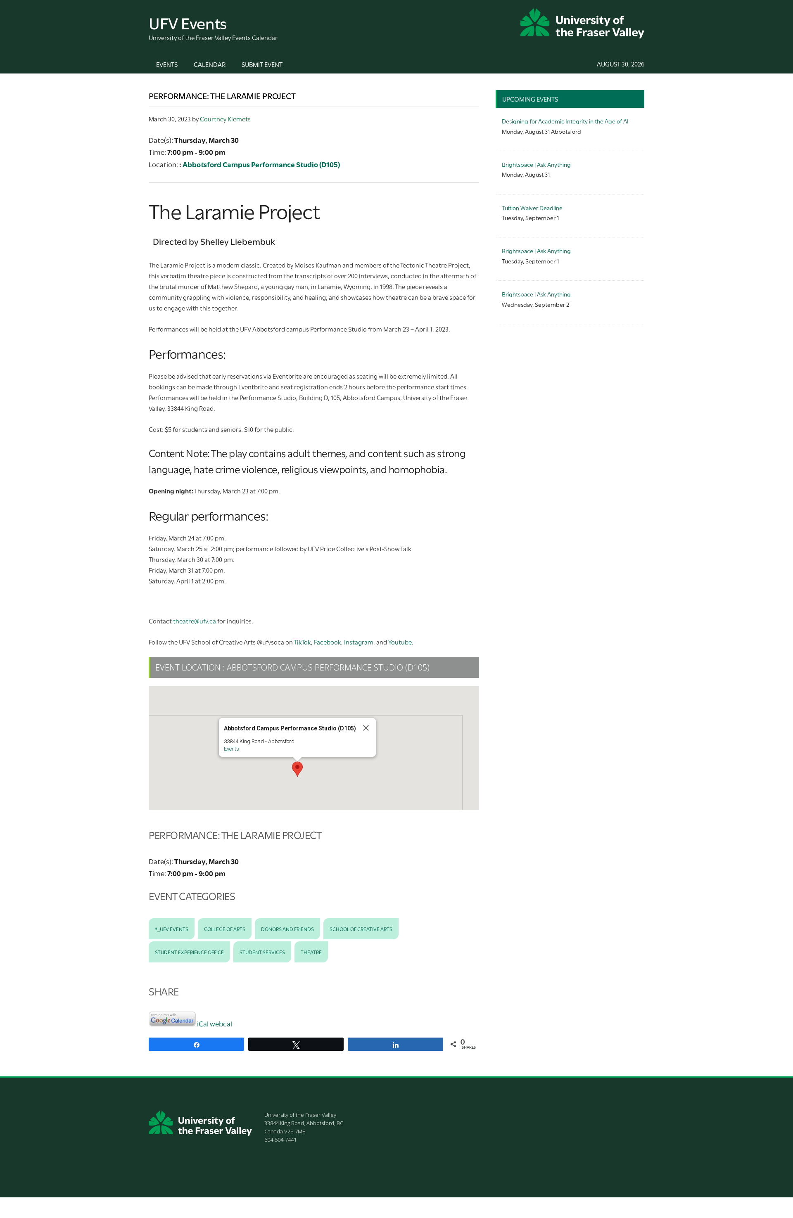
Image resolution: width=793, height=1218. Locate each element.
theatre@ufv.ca (194, 620)
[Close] (366, 728)
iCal (203, 1023)
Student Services (262, 951)
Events (231, 749)
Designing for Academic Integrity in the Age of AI (565, 120)
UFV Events (188, 22)
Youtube (400, 641)
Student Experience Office (189, 951)
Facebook (327, 641)
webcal (221, 1023)
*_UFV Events (171, 928)
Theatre (311, 951)
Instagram (358, 641)
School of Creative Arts (361, 928)
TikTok (302, 641)
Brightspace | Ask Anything (536, 164)
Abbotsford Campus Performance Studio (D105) (261, 164)
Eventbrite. (284, 601)
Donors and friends (287, 928)
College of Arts (224, 928)
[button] (297, 769)
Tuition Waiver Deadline (532, 207)
